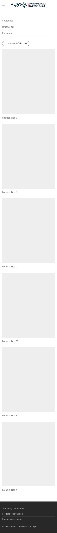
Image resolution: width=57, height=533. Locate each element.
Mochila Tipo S (9, 415)
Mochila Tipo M (10, 341)
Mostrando (18, 43)
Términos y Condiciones (13, 508)
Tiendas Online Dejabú (28, 526)
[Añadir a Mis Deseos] (53, 117)
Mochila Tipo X (9, 490)
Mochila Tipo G (9, 266)
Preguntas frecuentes (12, 519)
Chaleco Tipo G (10, 117)
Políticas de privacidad (12, 514)
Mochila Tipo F (9, 192)
